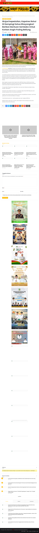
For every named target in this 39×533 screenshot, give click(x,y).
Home (27, 531)
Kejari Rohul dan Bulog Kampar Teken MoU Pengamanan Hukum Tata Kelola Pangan (30, 166)
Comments (31, 501)
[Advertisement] (19, 116)
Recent (19, 501)
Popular (7, 501)
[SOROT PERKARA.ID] (7, 3)
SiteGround (25, 529)
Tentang (30, 531)
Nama (3, 187)
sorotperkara (16, 529)
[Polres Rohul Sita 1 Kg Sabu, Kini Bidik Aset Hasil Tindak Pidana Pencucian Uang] (19, 149)
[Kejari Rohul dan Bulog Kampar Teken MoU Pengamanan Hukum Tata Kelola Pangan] (31, 161)
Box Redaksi (34, 531)
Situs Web (21, 191)
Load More (19, 496)
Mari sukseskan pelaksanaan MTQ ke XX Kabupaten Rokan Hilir (19, 420)
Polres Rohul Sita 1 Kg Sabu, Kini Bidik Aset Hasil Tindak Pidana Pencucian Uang (19, 153)
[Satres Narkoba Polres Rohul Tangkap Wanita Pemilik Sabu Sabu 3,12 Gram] (4, 523)
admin (5, 32)
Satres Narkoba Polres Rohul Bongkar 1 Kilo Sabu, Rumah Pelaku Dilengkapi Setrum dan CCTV (20, 0)
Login (37, 531)
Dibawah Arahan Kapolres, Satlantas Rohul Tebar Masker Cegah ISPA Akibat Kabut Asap (7, 154)
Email (3, 191)
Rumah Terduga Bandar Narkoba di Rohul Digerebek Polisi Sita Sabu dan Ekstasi (7, 165)
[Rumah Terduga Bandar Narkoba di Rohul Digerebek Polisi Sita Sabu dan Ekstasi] (7, 161)
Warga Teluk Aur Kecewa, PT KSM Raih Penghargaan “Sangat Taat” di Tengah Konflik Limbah (19, 166)
